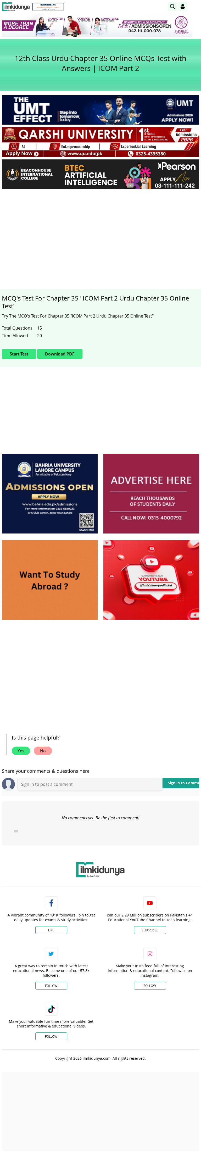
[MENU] (195, 6)
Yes (21, 751)
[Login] (182, 6)
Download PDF (60, 354)
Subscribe (150, 930)
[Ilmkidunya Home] (16, 6)
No (43, 751)
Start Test (19, 354)
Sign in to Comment (183, 782)
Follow (51, 985)
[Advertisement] (100, 232)
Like (51, 930)
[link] (48, 6)
